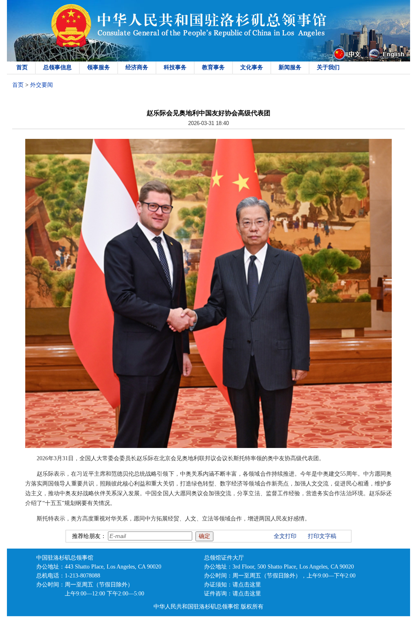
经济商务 (136, 67)
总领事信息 (57, 67)
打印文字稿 (322, 536)
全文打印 (285, 536)
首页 (22, 67)
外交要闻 (41, 85)
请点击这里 (247, 585)
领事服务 (98, 67)
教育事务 (213, 67)
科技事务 (175, 67)
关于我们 (328, 67)
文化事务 (251, 67)
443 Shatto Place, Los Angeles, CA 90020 (113, 567)
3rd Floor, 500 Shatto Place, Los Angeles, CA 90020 (293, 567)
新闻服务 (290, 67)
